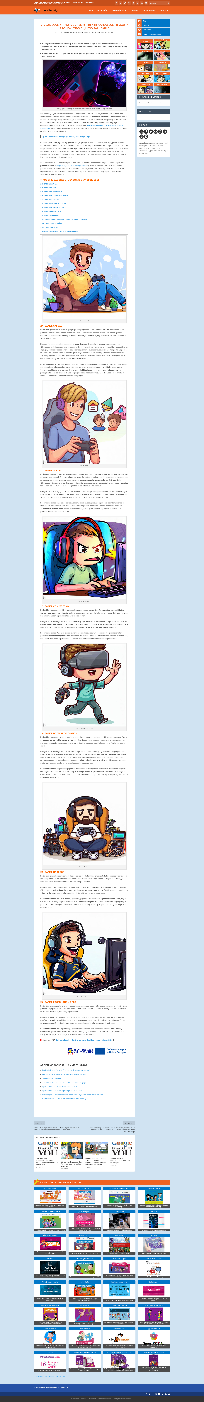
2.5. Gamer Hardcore (49, 200)
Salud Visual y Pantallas (51, 1078)
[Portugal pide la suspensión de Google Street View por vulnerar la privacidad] (47, 1148)
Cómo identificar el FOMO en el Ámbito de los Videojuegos (65, 1099)
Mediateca (147, 30)
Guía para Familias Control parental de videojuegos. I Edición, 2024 (84, 1040)
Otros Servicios (149, 10)
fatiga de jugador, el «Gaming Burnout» (72, 165)
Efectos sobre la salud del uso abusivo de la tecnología (64, 1074)
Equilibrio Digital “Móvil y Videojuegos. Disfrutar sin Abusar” (66, 1070)
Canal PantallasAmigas (152, 34)
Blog (67, 32)
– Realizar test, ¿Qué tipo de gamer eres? (59, 231)
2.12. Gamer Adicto (49, 227)
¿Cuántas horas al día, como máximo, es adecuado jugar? (64, 1082)
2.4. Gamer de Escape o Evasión (54, 196)
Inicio (91, 10)
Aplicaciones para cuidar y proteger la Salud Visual (62, 1090)
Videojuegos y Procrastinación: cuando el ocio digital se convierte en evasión (72, 1095)
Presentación (102, 10)
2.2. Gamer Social (48, 188)
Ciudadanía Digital (119, 10)
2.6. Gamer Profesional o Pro (53, 203)
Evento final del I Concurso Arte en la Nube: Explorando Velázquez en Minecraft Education (96, 1161)
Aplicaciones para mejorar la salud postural (59, 1086)
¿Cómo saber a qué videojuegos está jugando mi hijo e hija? (67, 137)
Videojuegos (109, 32)
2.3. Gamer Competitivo (51, 192)
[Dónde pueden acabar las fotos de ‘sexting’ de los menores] (72, 1150)
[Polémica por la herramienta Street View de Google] (121, 1148)
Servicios (135, 10)
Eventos (146, 25)
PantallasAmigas (145, 143)
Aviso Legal (75, 1399)
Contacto (164, 10)
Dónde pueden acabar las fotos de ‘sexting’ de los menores (71, 1164)
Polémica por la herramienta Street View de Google (120, 1160)
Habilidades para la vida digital (94, 32)
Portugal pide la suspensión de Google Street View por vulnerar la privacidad (47, 1161)
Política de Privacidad (88, 1399)
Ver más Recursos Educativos (50, 1376)
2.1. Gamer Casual (48, 184)
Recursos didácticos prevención (151, 103)
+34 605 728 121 (63, 1387)
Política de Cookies (104, 1399)
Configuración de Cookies (122, 1399)
